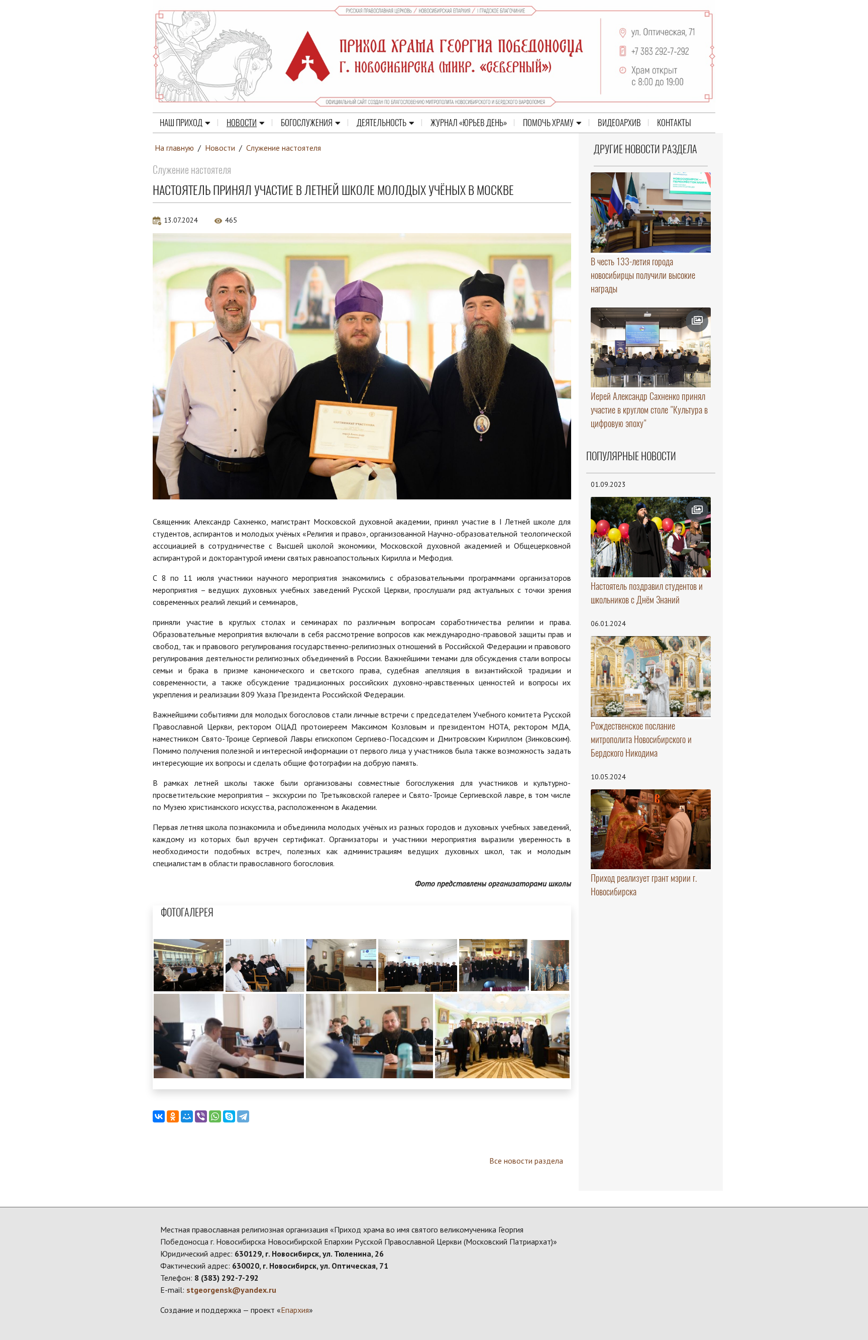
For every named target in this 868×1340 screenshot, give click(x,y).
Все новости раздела (526, 1161)
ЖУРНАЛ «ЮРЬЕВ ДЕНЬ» (468, 123)
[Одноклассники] (173, 1116)
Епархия (295, 1310)
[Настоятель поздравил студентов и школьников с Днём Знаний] (651, 537)
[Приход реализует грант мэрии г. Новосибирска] (651, 829)
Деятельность (381, 123)
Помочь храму (548, 123)
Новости (242, 123)
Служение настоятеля (283, 148)
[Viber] (201, 1116)
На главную (174, 148)
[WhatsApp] (215, 1116)
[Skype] (229, 1116)
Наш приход (181, 123)
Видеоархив (619, 123)
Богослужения (307, 123)
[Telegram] (243, 1116)
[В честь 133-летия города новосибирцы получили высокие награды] (651, 212)
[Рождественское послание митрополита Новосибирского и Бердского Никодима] (651, 676)
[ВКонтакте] (159, 1116)
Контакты (674, 123)
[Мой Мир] (187, 1116)
